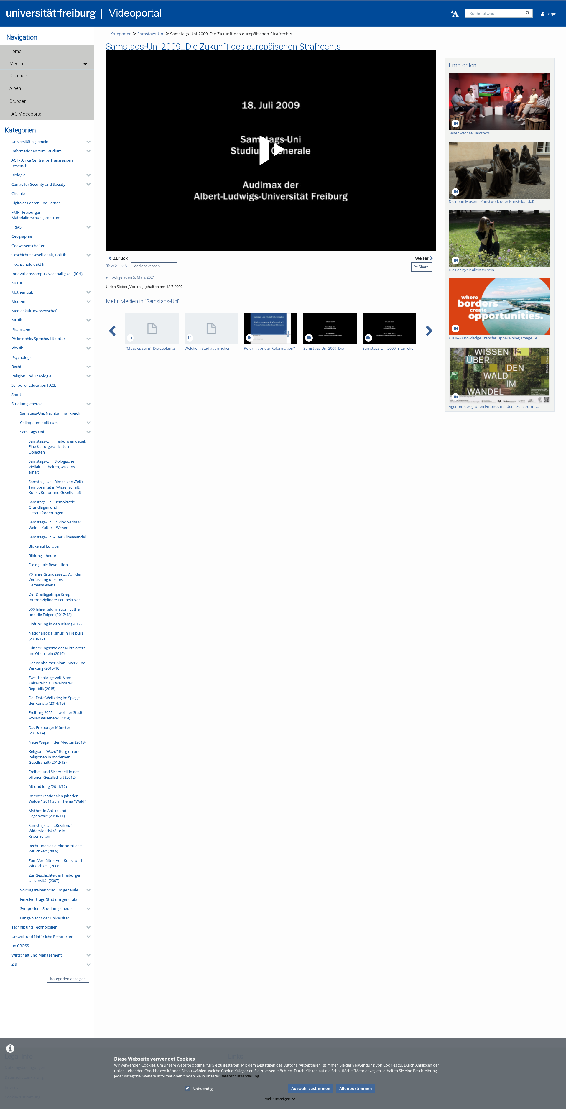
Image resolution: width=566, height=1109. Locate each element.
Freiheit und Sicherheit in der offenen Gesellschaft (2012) (54, 774)
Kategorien (121, 34)
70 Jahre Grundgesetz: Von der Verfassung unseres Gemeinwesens (55, 579)
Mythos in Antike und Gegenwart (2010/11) (47, 813)
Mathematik (22, 292)
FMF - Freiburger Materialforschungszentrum (35, 215)
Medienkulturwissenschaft (34, 310)
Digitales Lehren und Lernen (36, 203)
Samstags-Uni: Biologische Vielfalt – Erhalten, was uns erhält (52, 467)
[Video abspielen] (271, 150)
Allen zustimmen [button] (355, 1088)
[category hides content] (87, 142)
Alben (15, 88)
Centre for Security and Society (38, 184)
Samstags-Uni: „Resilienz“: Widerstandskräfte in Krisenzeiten (51, 831)
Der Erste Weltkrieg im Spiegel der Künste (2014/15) (54, 700)
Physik (17, 348)
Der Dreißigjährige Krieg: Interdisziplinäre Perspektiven (55, 597)
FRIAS (16, 227)
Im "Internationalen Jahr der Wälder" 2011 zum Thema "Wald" (57, 798)
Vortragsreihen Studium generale (49, 890)
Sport (16, 394)
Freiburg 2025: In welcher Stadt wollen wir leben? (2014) (56, 715)
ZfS (14, 964)
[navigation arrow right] (429, 331)
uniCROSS (20, 945)
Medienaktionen (146, 265)
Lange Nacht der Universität (44, 918)
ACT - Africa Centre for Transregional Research (42, 162)
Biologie (18, 175)
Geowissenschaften (28, 245)
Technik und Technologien (34, 927)
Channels (18, 75)
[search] (494, 13)
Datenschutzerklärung (239, 1076)
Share (423, 267)
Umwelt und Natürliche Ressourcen (42, 936)
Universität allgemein (29, 141)
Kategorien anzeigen (68, 978)
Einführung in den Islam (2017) (55, 624)
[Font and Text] (454, 14)
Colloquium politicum (39, 422)
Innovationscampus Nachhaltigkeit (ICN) (47, 273)
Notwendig (202, 1088)
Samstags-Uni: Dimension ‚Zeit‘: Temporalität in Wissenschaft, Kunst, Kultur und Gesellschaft (56, 487)
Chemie (18, 193)
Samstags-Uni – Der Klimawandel (57, 537)
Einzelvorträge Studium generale (48, 899)
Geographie (21, 236)
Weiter (422, 258)
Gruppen (18, 101)
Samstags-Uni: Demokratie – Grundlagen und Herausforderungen (53, 507)
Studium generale (26, 403)
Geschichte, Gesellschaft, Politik (38, 254)
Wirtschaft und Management (36, 955)
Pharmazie (20, 329)
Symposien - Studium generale (46, 908)
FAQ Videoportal (25, 114)
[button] (47, 51)
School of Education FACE (33, 385)
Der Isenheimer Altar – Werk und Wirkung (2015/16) (57, 665)
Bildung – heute (42, 555)
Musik (16, 320)
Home (15, 51)
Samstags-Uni (32, 431)
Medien (16, 63)
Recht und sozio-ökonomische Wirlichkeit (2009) (55, 848)
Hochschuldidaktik (27, 264)
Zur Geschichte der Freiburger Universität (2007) (54, 878)
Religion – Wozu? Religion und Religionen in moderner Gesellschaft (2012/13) (55, 757)
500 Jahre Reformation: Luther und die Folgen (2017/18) (55, 612)
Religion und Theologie (31, 376)
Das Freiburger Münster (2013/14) (49, 730)
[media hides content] (84, 63)
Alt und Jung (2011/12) (48, 786)
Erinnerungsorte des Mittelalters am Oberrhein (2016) (57, 650)
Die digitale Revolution (48, 564)
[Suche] (528, 13)
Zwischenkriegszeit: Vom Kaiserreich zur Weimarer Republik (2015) (50, 683)
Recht (16, 366)
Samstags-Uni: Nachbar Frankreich (50, 413)
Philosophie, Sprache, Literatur (38, 338)
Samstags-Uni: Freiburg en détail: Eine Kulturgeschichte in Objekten (57, 446)
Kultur (16, 282)
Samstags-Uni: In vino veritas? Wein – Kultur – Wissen (55, 524)
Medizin (18, 301)
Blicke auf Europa (44, 546)
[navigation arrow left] (112, 331)
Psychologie (21, 357)
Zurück (120, 258)
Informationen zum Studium (36, 151)
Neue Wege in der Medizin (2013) (57, 742)
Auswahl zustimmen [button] (310, 1088)
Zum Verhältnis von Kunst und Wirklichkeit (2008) (55, 863)
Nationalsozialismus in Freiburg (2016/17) (56, 635)
